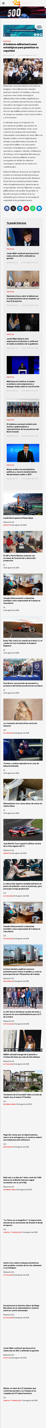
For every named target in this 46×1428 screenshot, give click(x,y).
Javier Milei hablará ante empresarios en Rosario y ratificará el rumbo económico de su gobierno (22, 341)
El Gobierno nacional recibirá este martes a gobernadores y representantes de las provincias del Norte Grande (23, 428)
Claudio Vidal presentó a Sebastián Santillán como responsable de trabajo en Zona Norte (21, 600)
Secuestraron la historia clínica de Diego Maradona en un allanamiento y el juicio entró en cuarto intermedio (21, 1308)
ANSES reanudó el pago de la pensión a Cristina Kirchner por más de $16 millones (21, 1055)
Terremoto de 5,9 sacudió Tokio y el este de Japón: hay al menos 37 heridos (22, 1095)
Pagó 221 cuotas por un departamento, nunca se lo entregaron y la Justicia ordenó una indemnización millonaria (22, 1137)
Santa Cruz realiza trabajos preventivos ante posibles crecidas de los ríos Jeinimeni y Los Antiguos (22, 1265)
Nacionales (8, 981)
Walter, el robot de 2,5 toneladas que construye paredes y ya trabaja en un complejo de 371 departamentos (19, 1391)
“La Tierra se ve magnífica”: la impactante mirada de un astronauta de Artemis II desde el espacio (23, 1222)
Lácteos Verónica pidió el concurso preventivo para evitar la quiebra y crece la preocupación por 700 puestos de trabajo (22, 971)
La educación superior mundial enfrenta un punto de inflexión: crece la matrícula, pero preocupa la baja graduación (22, 886)
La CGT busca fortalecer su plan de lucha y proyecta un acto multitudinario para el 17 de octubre (22, 1014)
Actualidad (8, 733)
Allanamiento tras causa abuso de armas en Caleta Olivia (22, 804)
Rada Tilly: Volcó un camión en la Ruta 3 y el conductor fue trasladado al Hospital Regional (22, 643)
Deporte (7, 525)
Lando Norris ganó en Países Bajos (18, 518)
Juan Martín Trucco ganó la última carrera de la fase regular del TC (22, 844)
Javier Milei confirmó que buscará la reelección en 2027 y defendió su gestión (23, 256)
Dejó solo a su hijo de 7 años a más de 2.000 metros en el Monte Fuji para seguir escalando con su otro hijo (22, 1180)
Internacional (9, 1104)
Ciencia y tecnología (12, 1232)
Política (7, 41)
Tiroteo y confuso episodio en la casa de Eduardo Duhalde (21, 764)
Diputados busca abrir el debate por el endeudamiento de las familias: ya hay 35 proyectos (23, 298)
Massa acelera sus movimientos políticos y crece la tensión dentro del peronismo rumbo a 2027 (22, 472)
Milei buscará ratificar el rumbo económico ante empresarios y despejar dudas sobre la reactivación (23, 384)
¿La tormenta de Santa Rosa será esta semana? (20, 724)
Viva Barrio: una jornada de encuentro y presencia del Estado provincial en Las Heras (23, 684)
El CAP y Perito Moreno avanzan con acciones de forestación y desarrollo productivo (19, 558)
